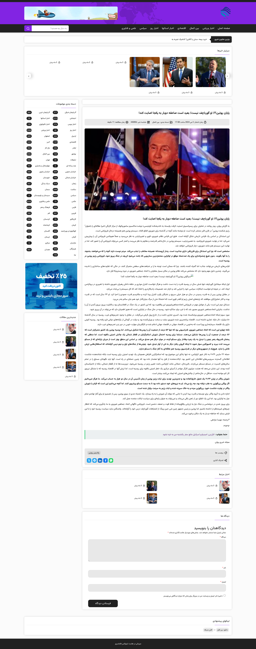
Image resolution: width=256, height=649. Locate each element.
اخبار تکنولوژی (39, 124)
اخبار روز (154, 28)
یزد (65, 254)
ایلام (65, 148)
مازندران (65, 243)
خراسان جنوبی (65, 171)
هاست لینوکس (127, 643)
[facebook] (105, 460)
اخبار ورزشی (208, 28)
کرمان (64, 225)
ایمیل (223, 581)
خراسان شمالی (65, 177)
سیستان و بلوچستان (39, 195)
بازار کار (39, 148)
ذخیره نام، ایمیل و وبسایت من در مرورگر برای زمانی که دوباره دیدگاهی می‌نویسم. (193, 596)
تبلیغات (65, 159)
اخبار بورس (65, 124)
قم (39, 213)
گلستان (39, 231)
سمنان (38, 189)
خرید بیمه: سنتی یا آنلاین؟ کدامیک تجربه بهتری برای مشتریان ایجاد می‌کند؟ (176, 39)
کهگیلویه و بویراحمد (65, 231)
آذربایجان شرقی (65, 112)
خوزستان (39, 177)
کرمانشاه (39, 225)
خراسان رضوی (39, 171)
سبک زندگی (39, 183)
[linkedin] (100, 460)
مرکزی (39, 243)
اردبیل (65, 136)
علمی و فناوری (129, 28)
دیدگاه (223, 537)
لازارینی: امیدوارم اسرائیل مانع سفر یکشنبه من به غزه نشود (188, 434)
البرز (38, 142)
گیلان (65, 237)
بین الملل (194, 28)
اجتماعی (64, 118)
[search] (28, 28)
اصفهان (39, 136)
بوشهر (65, 153)
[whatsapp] (111, 460)
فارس (65, 207)
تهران (39, 159)
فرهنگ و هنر (38, 207)
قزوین (65, 213)
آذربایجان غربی (39, 112)
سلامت (64, 189)
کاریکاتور (65, 219)
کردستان (39, 219)
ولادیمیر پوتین (94, 452)
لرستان (39, 237)
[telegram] (94, 460)
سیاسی (143, 28)
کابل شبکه (208, 630)
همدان (39, 249)
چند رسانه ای (65, 165)
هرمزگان (65, 248)
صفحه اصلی (224, 28)
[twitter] (89, 460)
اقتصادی (181, 28)
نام (224, 567)
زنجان (65, 183)
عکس (65, 201)
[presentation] (227, 76)
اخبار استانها (168, 28)
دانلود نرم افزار (222, 630)
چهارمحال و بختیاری (39, 165)
